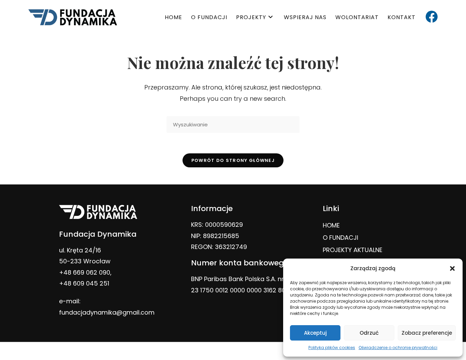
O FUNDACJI (340, 237)
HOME (331, 225)
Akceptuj (315, 332)
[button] (452, 268)
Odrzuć (369, 332)
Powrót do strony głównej (233, 160)
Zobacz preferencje (427, 332)
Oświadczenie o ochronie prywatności (398, 347)
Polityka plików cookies (331, 347)
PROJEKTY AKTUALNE (352, 250)
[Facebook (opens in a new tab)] (431, 17)
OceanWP (274, 351)
